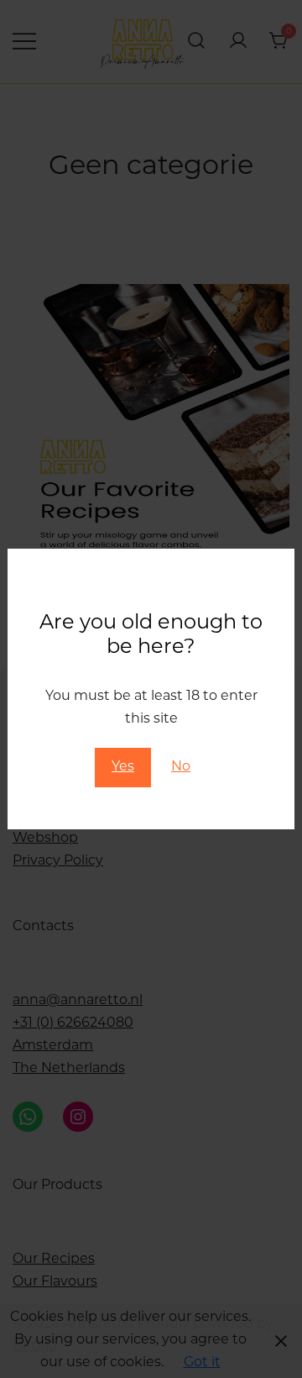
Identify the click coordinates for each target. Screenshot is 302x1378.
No (180, 767)
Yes (123, 767)
